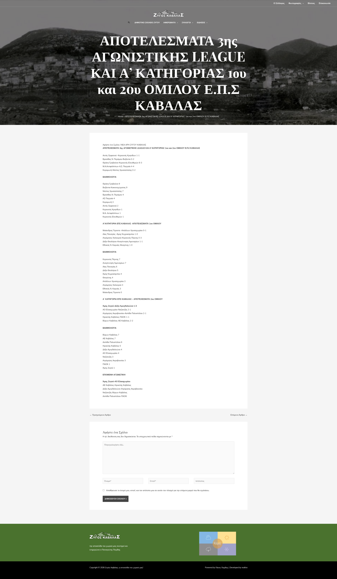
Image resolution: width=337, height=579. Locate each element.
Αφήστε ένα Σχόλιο (111, 144)
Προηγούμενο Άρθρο (100, 415)
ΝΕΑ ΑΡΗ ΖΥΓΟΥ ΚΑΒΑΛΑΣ (133, 144)
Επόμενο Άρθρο (239, 415)
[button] (302, 3)
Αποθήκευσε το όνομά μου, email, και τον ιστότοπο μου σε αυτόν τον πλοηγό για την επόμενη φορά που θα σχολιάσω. (157, 490)
